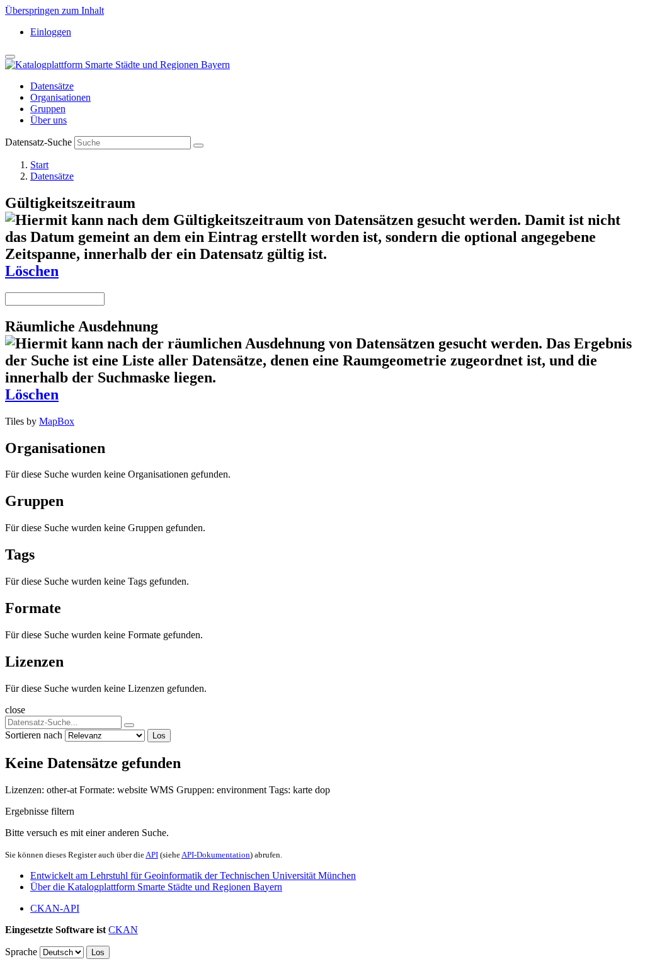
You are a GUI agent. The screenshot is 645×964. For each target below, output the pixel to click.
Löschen (32, 271)
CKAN (123, 929)
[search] (129, 725)
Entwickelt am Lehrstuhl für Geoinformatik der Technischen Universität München (193, 875)
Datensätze (52, 86)
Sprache (21, 951)
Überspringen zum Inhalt (54, 10)
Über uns (48, 120)
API (152, 854)
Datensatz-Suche (38, 142)
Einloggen (50, 31)
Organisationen (60, 97)
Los (159, 735)
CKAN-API (54, 908)
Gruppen (48, 108)
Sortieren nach (33, 735)
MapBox (56, 421)
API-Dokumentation (215, 854)
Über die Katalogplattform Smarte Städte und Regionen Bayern (156, 886)
